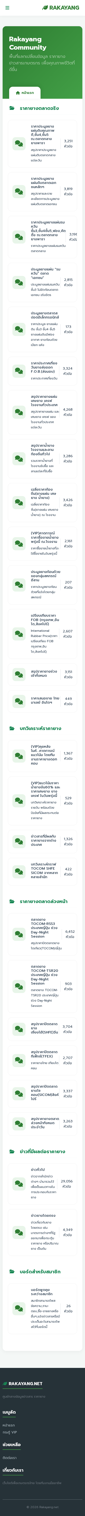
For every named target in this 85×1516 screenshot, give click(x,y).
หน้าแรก (28, 92)
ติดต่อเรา (10, 1458)
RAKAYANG (64, 7)
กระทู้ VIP (10, 1432)
